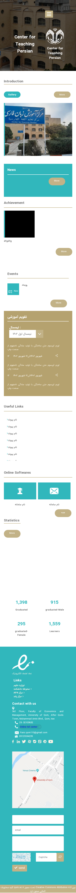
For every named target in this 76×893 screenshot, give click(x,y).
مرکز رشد (18, 696)
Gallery (12, 95)
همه (63, 512)
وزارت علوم (19, 685)
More (62, 95)
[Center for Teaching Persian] (55, 53)
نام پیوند (12, 419)
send (22, 868)
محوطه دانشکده (22, 689)
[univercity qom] (55, 36)
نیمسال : (15, 327)
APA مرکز (18, 693)
